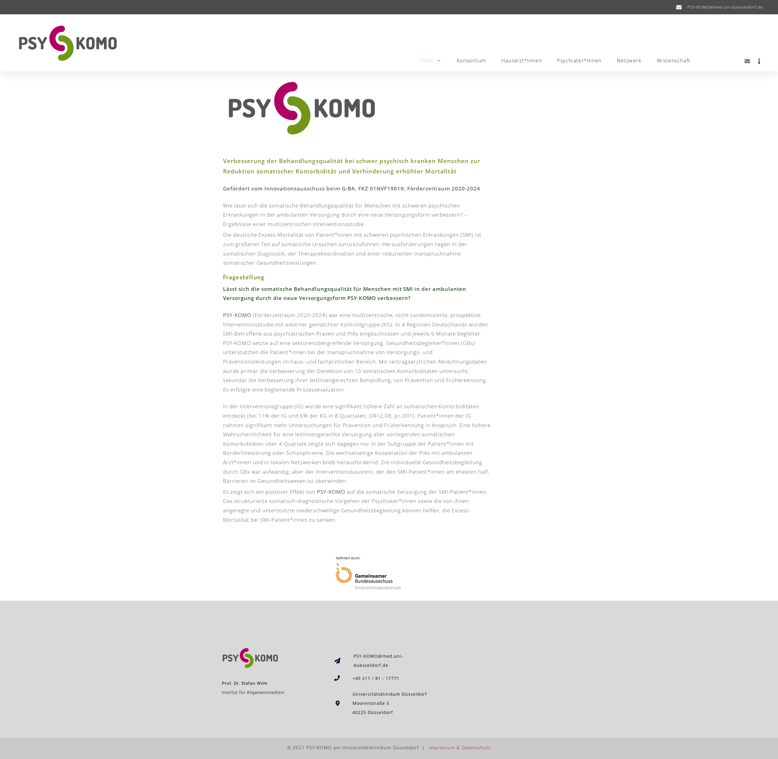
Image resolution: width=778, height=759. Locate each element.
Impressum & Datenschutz (459, 747)
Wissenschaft (673, 60)
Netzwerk (629, 60)
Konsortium (471, 60)
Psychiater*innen (579, 60)
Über (426, 60)
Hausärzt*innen (521, 60)
